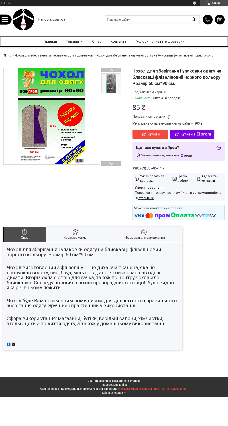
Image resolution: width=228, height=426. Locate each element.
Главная (50, 41)
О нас (97, 41)
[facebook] (8, 345)
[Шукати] (193, 20)
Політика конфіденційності (171, 388)
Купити (154, 134)
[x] (13, 345)
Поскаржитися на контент (135, 388)
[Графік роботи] (220, 19)
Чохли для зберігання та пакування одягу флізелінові (54, 55)
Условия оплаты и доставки (160, 41)
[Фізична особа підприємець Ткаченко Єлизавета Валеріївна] (23, 19)
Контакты (118, 41)
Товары (73, 41)
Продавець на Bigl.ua (114, 384)
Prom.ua (135, 380)
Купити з (188, 134)
